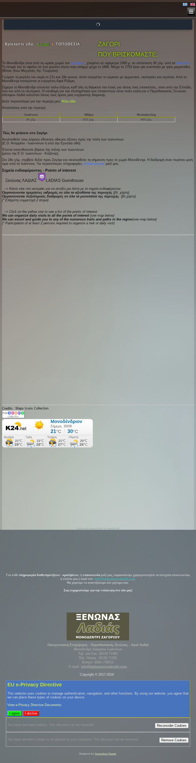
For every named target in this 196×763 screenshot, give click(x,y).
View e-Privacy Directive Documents (34, 705)
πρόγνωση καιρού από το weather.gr (98, 528)
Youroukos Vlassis (105, 753)
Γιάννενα (183, 63)
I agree (14, 713)
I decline (31, 713)
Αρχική (43, 44)
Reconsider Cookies (172, 725)
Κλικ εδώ (69, 101)
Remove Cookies (174, 740)
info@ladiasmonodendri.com (115, 579)
